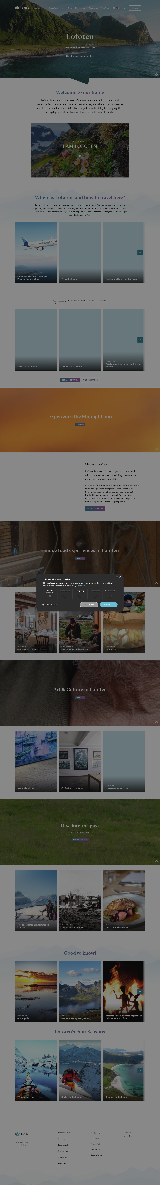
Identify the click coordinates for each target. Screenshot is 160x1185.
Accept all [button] (108, 605)
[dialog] (80, 592)
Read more (81, 586)
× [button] (120, 577)
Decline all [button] (89, 605)
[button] (49, 605)
